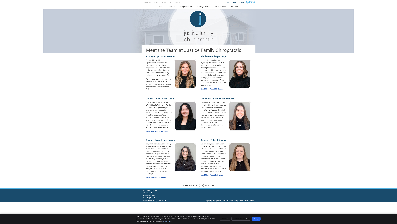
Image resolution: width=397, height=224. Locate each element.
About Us (171, 6)
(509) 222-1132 (239, 2)
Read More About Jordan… (157, 131)
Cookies (225, 200)
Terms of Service (243, 200)
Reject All (225, 219)
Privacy (219, 200)
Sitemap (252, 200)
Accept (256, 219)
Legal (214, 200)
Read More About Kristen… (212, 175)
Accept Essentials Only (241, 219)
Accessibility (233, 200)
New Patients (220, 6)
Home (160, 6)
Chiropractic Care (186, 6)
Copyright (208, 200)
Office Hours (166, 2)
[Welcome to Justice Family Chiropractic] (198, 42)
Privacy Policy (167, 221)
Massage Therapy (204, 6)
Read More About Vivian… (156, 177)
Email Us (177, 2)
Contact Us (234, 6)
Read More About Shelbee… (212, 89)
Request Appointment (151, 2)
